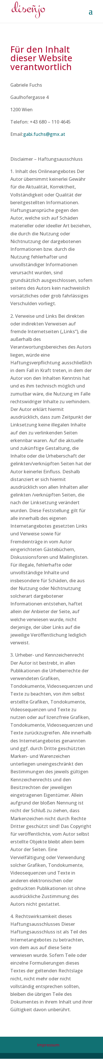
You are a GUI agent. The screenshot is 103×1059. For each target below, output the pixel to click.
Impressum (48, 1045)
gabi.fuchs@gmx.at (44, 134)
